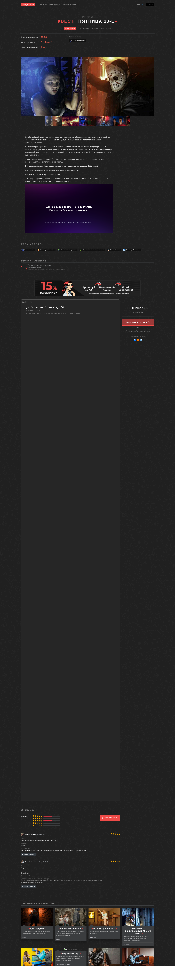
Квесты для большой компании (93, 250)
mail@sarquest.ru (60, 269)
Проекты (57, 4)
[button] (152, 59)
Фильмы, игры (29, 250)
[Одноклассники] (138, 340)
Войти (138, 5)
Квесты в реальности (45, 4)
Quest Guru (87, 17)
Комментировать (29, 854)
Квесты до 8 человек (133, 250)
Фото (79, 28)
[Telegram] (141, 340)
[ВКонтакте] (135, 340)
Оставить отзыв (110, 818)
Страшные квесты (79, 40)
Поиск (150, 5)
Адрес (102, 28)
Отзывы (108, 28)
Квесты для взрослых (47, 250)
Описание (86, 28)
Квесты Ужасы (115, 250)
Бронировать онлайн (138, 322)
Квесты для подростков (68, 250)
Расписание (94, 28)
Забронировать (70, 28)
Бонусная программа (69, 4)
